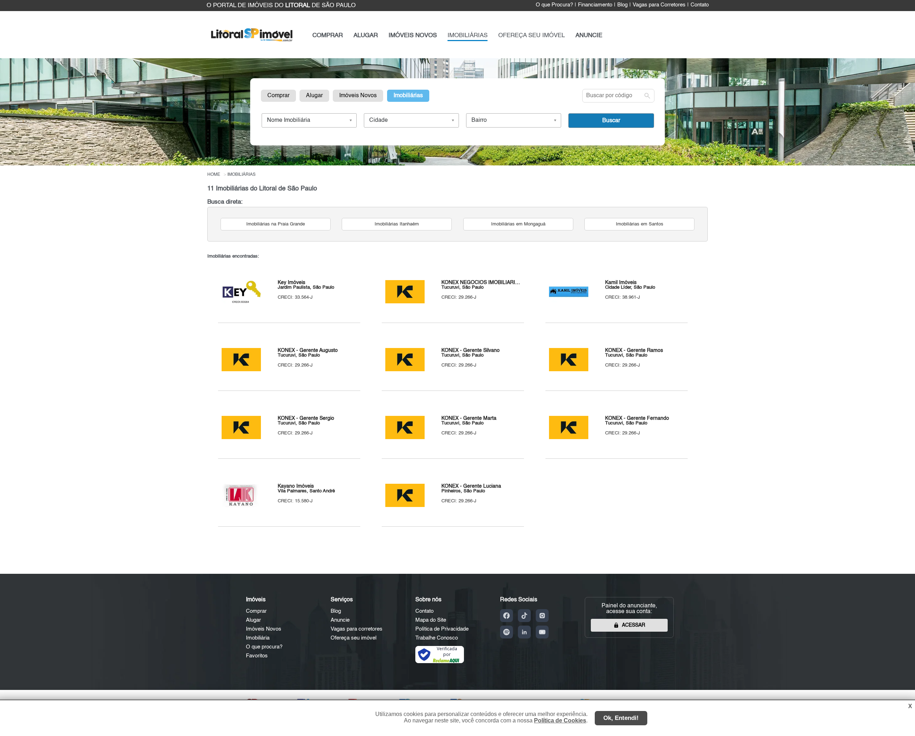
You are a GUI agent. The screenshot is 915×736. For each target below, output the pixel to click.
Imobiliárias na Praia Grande (275, 224)
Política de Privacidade (442, 629)
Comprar (278, 96)
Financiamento (595, 5)
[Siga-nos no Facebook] (506, 615)
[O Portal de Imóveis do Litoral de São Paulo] (252, 43)
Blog (622, 5)
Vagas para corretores (356, 629)
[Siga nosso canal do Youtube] (542, 632)
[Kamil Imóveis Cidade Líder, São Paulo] (568, 302)
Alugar (314, 96)
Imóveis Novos (358, 96)
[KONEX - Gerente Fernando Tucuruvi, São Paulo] (568, 438)
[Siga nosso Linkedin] (524, 632)
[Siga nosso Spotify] (506, 632)
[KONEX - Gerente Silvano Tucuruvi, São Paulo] (405, 370)
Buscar (611, 121)
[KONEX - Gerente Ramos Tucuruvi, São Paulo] (568, 370)
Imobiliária (257, 638)
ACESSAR (633, 625)
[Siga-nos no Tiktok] (524, 615)
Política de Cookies (560, 720)
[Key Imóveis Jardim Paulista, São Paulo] (241, 302)
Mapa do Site (430, 620)
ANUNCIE (588, 36)
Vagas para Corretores (659, 5)
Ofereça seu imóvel (353, 638)
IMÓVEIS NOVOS (413, 36)
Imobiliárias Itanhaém (397, 224)
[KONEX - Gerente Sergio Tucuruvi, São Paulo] (241, 438)
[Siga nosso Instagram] (542, 615)
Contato (700, 5)
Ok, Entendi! (621, 718)
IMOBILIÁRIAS (467, 36)
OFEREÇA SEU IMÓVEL (531, 36)
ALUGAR (365, 36)
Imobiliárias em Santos (639, 224)
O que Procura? (554, 5)
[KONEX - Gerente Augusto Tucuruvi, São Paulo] (241, 370)
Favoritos (257, 655)
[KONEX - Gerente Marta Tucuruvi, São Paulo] (405, 438)
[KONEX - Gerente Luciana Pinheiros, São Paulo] (405, 505)
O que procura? (264, 647)
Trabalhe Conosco (436, 638)
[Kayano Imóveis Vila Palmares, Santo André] (241, 505)
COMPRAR (327, 36)
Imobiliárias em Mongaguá (518, 224)
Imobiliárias (408, 96)
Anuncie (340, 620)
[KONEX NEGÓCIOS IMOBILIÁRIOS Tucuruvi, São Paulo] (405, 302)
